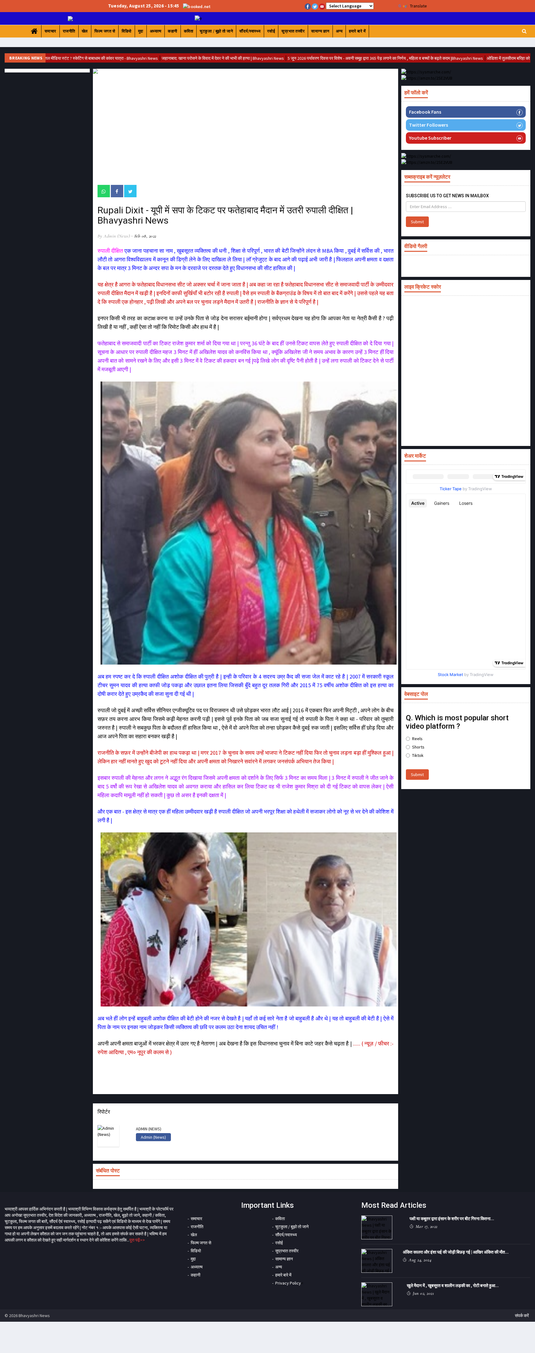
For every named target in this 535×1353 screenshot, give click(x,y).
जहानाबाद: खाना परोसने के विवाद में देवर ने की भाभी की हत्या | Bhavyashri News (178, 58)
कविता (189, 31)
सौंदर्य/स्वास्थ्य (250, 31)
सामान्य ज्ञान (320, 31)
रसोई (271, 31)
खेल (85, 31)
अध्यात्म (156, 31)
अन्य (339, 31)
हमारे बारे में (357, 31)
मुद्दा (140, 31)
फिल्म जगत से (104, 31)
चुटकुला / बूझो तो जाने (216, 31)
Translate (418, 6)
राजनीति (69, 31)
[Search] (524, 31)
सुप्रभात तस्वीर (293, 31)
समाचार (50, 31)
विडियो (127, 31)
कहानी (172, 31)
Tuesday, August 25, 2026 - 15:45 (143, 6)
